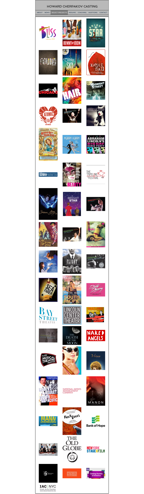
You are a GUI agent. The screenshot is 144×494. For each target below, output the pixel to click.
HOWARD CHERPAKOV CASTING (72, 6)
